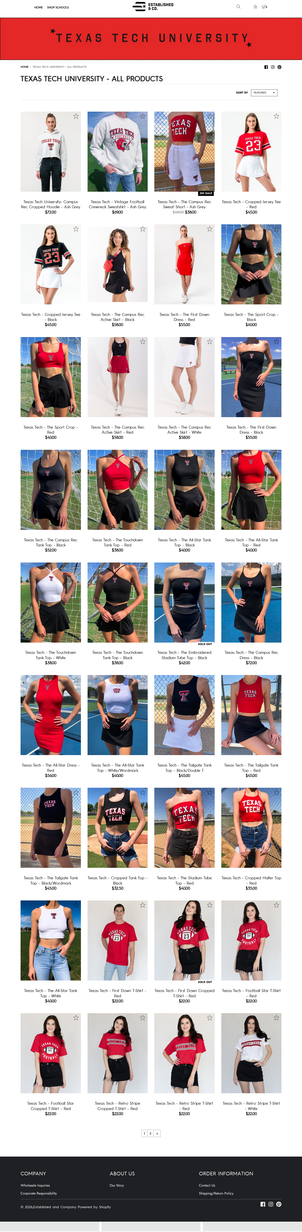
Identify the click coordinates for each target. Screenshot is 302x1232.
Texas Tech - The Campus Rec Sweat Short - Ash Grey (184, 204)
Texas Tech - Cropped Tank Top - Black (117, 880)
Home (25, 66)
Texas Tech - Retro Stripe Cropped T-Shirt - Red (117, 1106)
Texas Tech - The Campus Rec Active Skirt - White (184, 429)
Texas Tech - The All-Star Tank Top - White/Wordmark (117, 767)
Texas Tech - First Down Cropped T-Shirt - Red (184, 993)
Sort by (242, 93)
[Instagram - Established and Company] (273, 66)
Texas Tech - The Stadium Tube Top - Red (184, 880)
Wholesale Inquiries (35, 1185)
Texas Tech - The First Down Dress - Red (184, 317)
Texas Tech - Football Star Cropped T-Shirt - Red (50, 1106)
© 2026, (27, 1206)
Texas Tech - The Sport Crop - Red (50, 429)
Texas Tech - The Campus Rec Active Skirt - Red (117, 429)
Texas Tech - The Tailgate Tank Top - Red (251, 767)
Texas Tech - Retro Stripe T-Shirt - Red (184, 1106)
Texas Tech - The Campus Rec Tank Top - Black (50, 542)
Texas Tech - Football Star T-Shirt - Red (251, 993)
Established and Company (54, 1206)
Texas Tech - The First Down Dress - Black (251, 429)
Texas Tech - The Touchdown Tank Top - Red (117, 542)
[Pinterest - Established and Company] (279, 66)
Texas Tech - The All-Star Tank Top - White (50, 993)
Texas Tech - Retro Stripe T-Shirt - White (251, 1106)
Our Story (117, 1185)
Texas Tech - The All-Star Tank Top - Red (251, 542)
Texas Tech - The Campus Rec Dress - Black (251, 655)
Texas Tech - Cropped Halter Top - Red (251, 880)
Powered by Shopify (94, 1206)
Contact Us (207, 1185)
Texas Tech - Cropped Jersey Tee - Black (50, 317)
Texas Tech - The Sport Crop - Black (251, 317)
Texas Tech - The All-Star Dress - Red (51, 767)
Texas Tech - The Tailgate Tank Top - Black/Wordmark (51, 880)
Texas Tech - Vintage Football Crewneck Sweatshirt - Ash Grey (117, 204)
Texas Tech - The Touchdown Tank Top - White (50, 655)
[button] (49, 1226)
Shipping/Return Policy (216, 1193)
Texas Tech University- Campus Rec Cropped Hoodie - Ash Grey (50, 204)
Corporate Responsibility (39, 1193)
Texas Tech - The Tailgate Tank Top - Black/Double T (184, 767)
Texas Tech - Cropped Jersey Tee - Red (251, 204)
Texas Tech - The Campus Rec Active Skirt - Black (117, 317)
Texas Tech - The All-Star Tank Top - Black (184, 542)
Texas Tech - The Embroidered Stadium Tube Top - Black (184, 655)
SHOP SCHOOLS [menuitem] (58, 7)
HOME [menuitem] (38, 7)
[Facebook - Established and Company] (266, 66)
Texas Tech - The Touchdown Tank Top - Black (117, 655)
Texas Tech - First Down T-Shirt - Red (117, 993)
